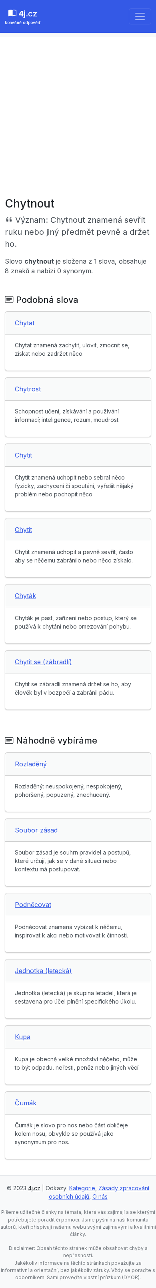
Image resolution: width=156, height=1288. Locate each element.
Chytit (23, 455)
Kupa (22, 1037)
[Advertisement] (78, 115)
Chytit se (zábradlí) (43, 662)
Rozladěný (31, 764)
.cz (22, 17)
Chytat (24, 323)
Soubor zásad (36, 830)
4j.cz (34, 1188)
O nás (100, 1196)
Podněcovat (33, 905)
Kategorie (82, 1188)
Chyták (25, 596)
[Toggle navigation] (140, 16)
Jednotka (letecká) (43, 971)
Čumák (25, 1103)
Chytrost (28, 389)
